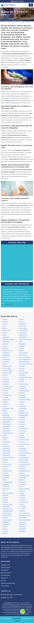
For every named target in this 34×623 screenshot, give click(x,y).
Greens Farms (7, 464)
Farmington (6, 446)
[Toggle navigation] (31, 5)
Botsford (5, 348)
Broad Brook (7, 359)
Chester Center (7, 373)
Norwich (21, 368)
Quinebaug (22, 408)
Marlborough (7, 513)
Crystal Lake (6, 400)
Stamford (22, 480)
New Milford (23, 337)
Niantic (21, 348)
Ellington (5, 437)
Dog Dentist (4, 570)
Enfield (5, 440)
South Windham (24, 460)
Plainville (22, 393)
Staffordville (22, 477)
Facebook (17, 620)
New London (23, 335)
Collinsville (6, 382)
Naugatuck (22, 324)
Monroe (5, 529)
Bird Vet (3, 580)
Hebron (5, 480)
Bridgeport (6, 353)
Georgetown (6, 453)
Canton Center (7, 366)
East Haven (6, 428)
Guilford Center (7, 471)
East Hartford (7, 426)
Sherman (22, 437)
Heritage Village (7, 482)
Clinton (5, 375)
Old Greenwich (23, 373)
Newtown (22, 346)
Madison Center (7, 504)
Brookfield (6, 362)
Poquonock (22, 397)
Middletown (6, 524)
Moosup (5, 533)
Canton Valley (7, 368)
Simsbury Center (24, 444)
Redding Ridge (23, 415)
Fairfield (5, 444)
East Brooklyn (7, 417)
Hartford (5, 473)
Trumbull (22, 509)
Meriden (5, 518)
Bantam (5, 328)
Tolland (21, 504)
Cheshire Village (7, 371)
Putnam (21, 404)
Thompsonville (23, 502)
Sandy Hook (22, 431)
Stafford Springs (24, 475)
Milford (5, 527)
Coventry (5, 393)
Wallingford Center (25, 515)
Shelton (21, 435)
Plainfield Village (24, 391)
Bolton (5, 346)
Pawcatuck (22, 386)
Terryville (22, 498)
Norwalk (21, 366)
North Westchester (25, 359)
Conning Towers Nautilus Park (8, 387)
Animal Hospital (5, 567)
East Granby (6, 422)
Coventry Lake (7, 20)
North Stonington (24, 357)
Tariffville (22, 495)
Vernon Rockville (24, 513)
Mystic (21, 322)
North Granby (23, 353)
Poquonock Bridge (24, 400)
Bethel (5, 335)
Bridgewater (6, 355)
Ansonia (5, 324)
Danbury (5, 402)
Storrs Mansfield (24, 489)
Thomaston (22, 500)
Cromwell (5, 397)
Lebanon (5, 498)
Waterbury (22, 522)
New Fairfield (23, 330)
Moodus (5, 531)
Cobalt (5, 377)
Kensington (6, 489)
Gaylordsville (6, 451)
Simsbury (22, 442)
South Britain (23, 451)
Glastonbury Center (9, 457)
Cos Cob (5, 391)
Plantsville (22, 395)
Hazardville (6, 477)
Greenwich (6, 466)
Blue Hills (5, 344)
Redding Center (24, 413)
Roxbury (21, 426)
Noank (21, 350)
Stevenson (22, 482)
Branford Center (8, 350)
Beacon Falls (6, 330)
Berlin (4, 333)
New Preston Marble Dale (25, 341)
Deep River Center (8, 408)
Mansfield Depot (8, 511)
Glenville (5, 460)
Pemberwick (23, 388)
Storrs (21, 486)
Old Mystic (22, 375)
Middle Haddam (7, 520)
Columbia (5, 384)
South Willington (24, 457)
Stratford (22, 491)
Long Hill (5, 502)
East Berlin (6, 415)
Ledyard (5, 500)
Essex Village (6, 442)
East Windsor (7, 431)
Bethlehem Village (8, 339)
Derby (4, 411)
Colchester (6, 379)
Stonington (22, 484)
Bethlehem (6, 337)
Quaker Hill (22, 406)
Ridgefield (22, 417)
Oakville (21, 371)
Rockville (22, 422)
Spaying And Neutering (8, 583)
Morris (21, 319)
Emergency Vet (9, 100)
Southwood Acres (24, 471)
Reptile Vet (4, 578)
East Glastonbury (8, 420)
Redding (21, 411)
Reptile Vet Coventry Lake (17, 20)
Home (1, 20)
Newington (22, 344)
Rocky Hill (22, 424)
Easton (5, 435)
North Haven (23, 355)
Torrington (22, 506)
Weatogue (22, 531)
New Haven (22, 333)
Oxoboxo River (23, 384)
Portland (22, 402)
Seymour (22, 433)
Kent (4, 491)
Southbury (22, 466)
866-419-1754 (17, 1)
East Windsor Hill (8, 433)
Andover (5, 322)
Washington (23, 518)
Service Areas (5, 586)
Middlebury (6, 522)
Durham (5, 413)
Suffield (21, 493)
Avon (4, 326)
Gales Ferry (6, 449)
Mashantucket (7, 515)
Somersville (22, 449)
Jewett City (6, 486)
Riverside (22, 420)
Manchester (6, 506)
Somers (21, 446)
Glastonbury (6, 455)
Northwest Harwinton (25, 364)
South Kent (22, 455)
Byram (5, 364)
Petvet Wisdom (16, 618)
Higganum (6, 484)
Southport (22, 469)
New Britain (22, 326)
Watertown (22, 527)
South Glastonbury (25, 453)
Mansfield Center (8, 509)
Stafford (21, 473)
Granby (5, 462)
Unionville (22, 511)
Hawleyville (6, 475)
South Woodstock (24, 464)
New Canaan (23, 328)
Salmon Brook (23, 428)
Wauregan (22, 529)
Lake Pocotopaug (8, 493)
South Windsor (23, 462)
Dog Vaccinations (6, 573)
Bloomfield (6, 342)
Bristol (5, 357)
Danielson (6, 404)
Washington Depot (25, 520)
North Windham (24, 362)
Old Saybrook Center (25, 377)
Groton (5, 469)
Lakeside (5, 495)
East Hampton (7, 424)
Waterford (22, 524)
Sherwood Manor (24, 440)
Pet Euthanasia (5, 575)
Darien (5, 406)
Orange (21, 379)
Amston (5, 319)
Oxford (21, 382)
